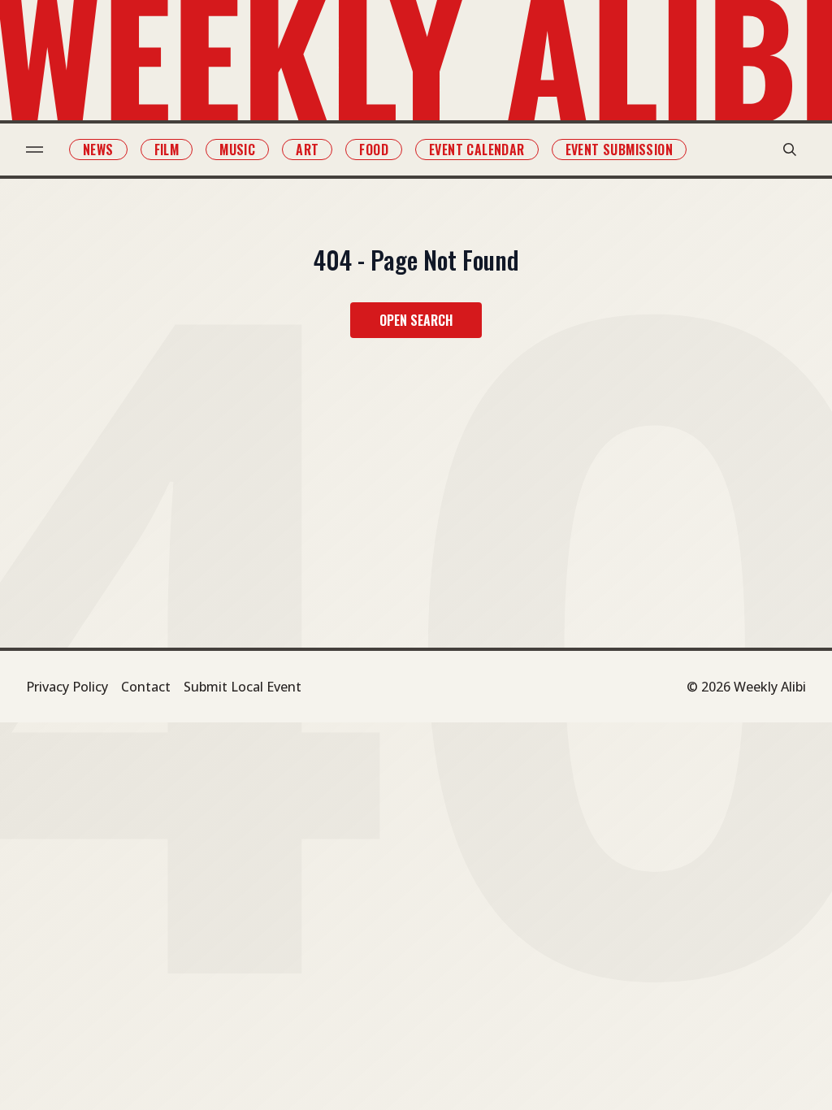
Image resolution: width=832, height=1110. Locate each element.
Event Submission (619, 149)
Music (237, 149)
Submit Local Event (242, 687)
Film (167, 149)
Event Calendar (477, 149)
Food (373, 149)
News (98, 149)
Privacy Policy (67, 687)
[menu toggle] (34, 149)
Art (307, 149)
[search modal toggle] (790, 150)
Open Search (416, 320)
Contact (146, 687)
